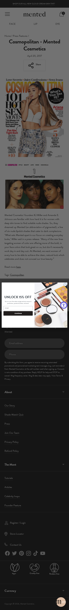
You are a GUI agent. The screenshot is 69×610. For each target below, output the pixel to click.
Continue (18, 313)
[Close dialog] (65, 284)
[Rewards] (61, 602)
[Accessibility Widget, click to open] (63, 305)
